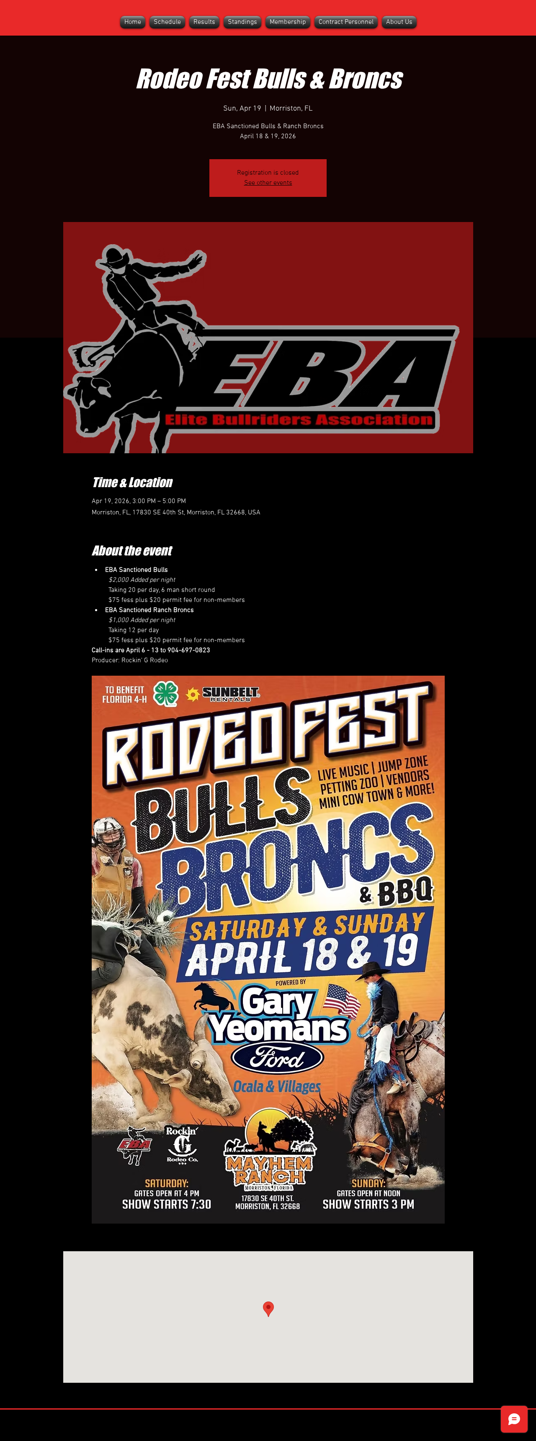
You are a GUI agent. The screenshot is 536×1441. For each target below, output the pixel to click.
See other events (268, 183)
